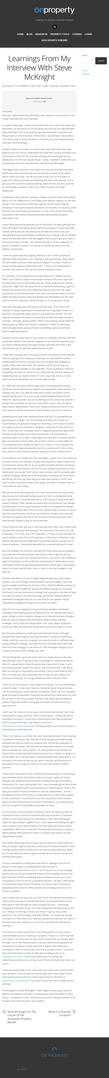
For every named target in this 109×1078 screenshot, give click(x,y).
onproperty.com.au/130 (14, 956)
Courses (77, 34)
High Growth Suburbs (54, 40)
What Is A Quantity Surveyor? (59, 1013)
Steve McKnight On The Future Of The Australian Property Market (21, 1017)
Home (20, 34)
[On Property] (54, 12)
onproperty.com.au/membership (18, 726)
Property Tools (60, 34)
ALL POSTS (22, 1069)
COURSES (86, 74)
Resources (41, 34)
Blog (29, 34)
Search (85, 55)
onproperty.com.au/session (16, 980)
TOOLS (85, 70)
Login (88, 34)
